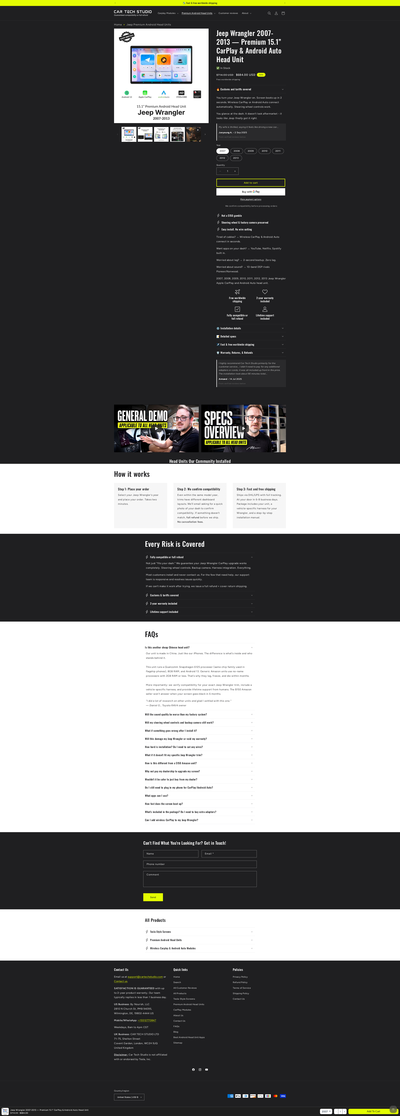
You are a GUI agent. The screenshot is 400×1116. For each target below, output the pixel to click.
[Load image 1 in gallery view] (129, 134)
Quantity (220, 165)
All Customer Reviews (185, 988)
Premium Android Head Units (188, 1004)
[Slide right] (205, 134)
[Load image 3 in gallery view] (161, 134)
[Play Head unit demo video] (156, 428)
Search (177, 982)
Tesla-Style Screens (184, 999)
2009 (251, 151)
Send (153, 897)
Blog (175, 1032)
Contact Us (179, 1021)
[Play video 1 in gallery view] (193, 134)
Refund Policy (240, 982)
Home (118, 24)
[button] (168, 13)
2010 (265, 151)
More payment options (250, 199)
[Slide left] (117, 134)
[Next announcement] (284, 3)
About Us (178, 1015)
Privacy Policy (240, 977)
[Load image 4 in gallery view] (177, 134)
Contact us (120, 981)
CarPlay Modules (182, 1010)
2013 (236, 158)
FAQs (176, 1026)
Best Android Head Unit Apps (189, 1037)
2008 (237, 151)
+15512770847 (147, 1020)
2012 (222, 158)
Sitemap (177, 1042)
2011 (278, 151)
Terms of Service (242, 988)
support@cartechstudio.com (145, 976)
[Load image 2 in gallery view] (145, 134)
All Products (179, 993)
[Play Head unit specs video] (243, 428)
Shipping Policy (241, 993)
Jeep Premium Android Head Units (149, 24)
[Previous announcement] (115, 3)
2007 (223, 151)
